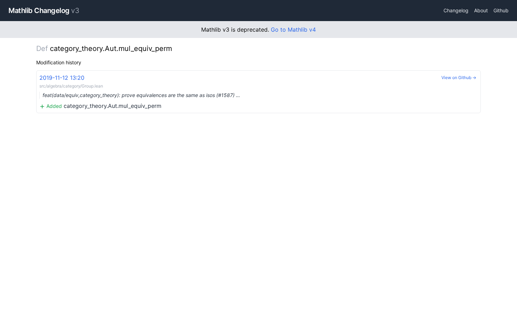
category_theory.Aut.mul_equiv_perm (139, 91)
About (481, 10)
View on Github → (458, 77)
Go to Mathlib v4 (293, 29)
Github (501, 10)
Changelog (455, 10)
